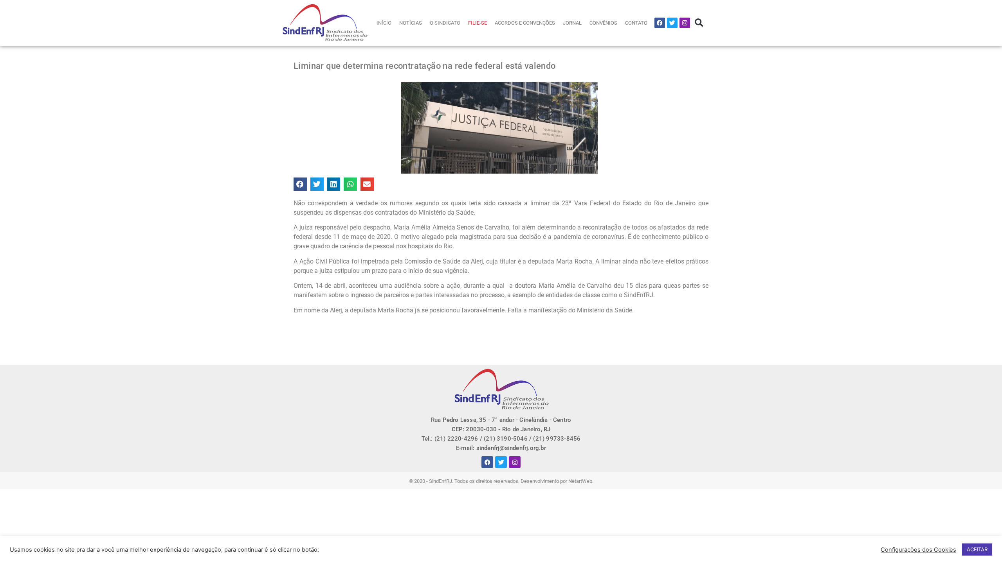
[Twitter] (672, 23)
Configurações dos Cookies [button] (918, 549)
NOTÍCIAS (410, 23)
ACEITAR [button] (977, 549)
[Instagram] (684, 23)
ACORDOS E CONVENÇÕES (525, 23)
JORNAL (572, 23)
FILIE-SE (477, 23)
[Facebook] (659, 23)
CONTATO (636, 23)
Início (384, 23)
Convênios (603, 23)
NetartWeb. (580, 481)
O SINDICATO (445, 23)
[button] (699, 23)
